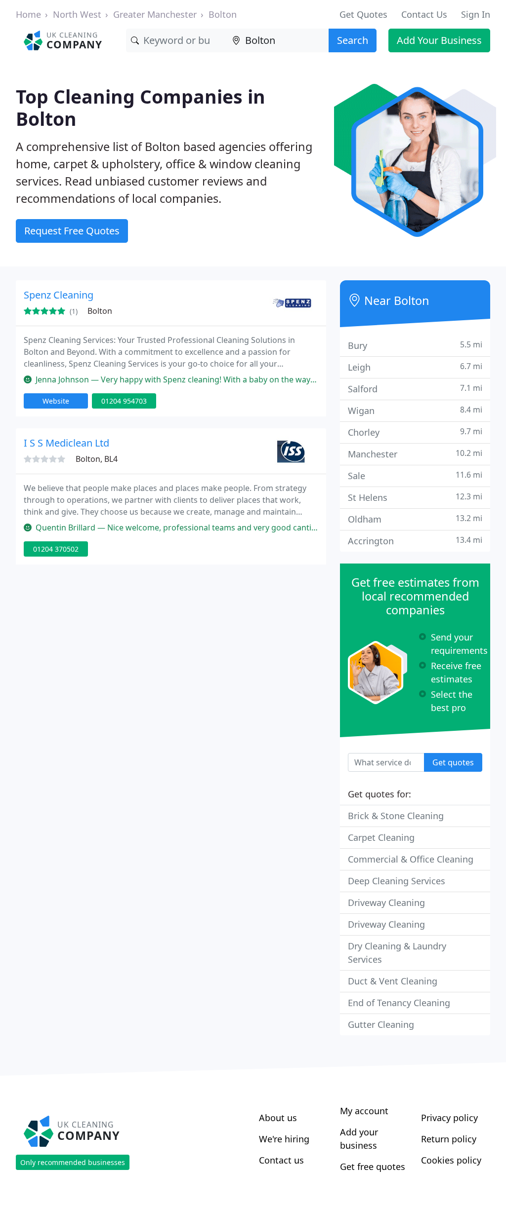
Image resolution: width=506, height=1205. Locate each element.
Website (55, 401)
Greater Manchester (155, 14)
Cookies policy (451, 1160)
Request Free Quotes (72, 230)
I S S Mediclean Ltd (66, 443)
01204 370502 (56, 549)
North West (77, 14)
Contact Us (424, 14)
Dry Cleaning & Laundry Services (397, 952)
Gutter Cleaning (381, 1024)
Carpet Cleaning (381, 837)
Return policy (448, 1139)
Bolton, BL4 (97, 458)
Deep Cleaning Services (396, 881)
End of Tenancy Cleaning (399, 1003)
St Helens (415, 497)
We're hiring (284, 1139)
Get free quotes (372, 1166)
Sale (415, 475)
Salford (415, 388)
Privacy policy (449, 1118)
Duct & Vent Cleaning (392, 981)
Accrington (415, 540)
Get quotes (453, 762)
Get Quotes (363, 14)
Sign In (475, 14)
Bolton (223, 14)
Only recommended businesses (72, 1162)
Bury (415, 345)
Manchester (415, 454)
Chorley (415, 432)
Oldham (415, 519)
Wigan (415, 410)
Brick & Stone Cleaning (396, 816)
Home (28, 14)
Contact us (281, 1160)
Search (352, 40)
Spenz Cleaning (58, 294)
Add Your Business (439, 40)
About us (278, 1118)
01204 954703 (124, 401)
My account (364, 1111)
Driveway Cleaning (386, 902)
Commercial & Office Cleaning (410, 859)
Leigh (415, 367)
